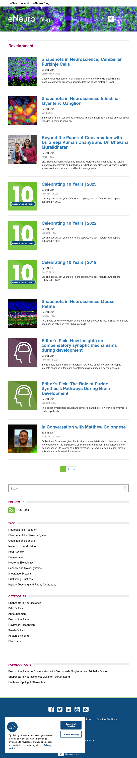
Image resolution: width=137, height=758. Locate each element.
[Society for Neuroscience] (118, 18)
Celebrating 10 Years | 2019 (69, 262)
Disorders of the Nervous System (27, 535)
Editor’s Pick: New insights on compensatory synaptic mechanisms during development (79, 345)
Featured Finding (18, 636)
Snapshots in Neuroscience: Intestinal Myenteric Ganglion (81, 100)
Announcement (17, 614)
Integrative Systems (20, 573)
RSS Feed (22, 510)
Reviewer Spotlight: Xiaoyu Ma (26, 682)
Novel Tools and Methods (23, 546)
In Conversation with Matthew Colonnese (84, 427)
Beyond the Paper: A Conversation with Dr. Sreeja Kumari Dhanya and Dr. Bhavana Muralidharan (85, 142)
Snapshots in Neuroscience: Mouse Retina (78, 303)
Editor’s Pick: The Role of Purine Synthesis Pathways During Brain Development (76, 388)
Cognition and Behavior (22, 540)
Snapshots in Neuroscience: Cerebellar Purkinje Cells (82, 61)
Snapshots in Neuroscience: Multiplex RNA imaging (39, 676)
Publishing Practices (20, 579)
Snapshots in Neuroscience (24, 603)
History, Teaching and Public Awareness (32, 584)
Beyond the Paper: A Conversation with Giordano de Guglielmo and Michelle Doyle (57, 671)
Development (16, 557)
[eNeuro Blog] (29, 18)
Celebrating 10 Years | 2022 (69, 223)
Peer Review (16, 552)
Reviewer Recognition (21, 625)
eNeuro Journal (19, 3)
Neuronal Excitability (20, 562)
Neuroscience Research (22, 530)
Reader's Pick (16, 630)
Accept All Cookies (71, 725)
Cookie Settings (107, 719)
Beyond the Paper (19, 619)
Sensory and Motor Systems (25, 568)
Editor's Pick (15, 608)
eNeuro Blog (41, 3)
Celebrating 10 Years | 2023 (69, 184)
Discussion (15, 641)
